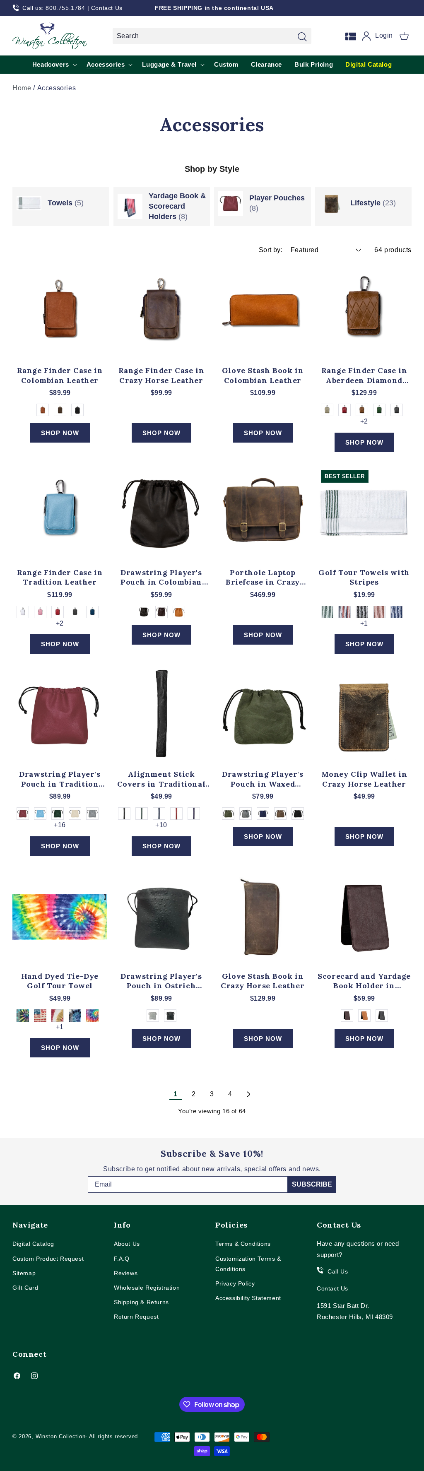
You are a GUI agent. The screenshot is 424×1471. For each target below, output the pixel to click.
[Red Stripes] (379, 612)
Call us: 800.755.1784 (53, 8)
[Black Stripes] (362, 612)
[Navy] (396, 410)
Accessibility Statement (248, 1298)
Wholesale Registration (147, 1287)
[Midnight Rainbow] (23, 1015)
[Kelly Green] (141, 813)
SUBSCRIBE (312, 1184)
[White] (23, 612)
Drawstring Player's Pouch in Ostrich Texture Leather (161, 981)
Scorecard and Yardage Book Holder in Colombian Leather (364, 981)
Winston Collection (61, 1436)
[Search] (302, 37)
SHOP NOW (60, 432)
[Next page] (248, 1094)
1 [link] (175, 1094)
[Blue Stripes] (396, 612)
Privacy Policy (235, 1283)
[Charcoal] (245, 813)
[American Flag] (40, 1015)
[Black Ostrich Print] (170, 1015)
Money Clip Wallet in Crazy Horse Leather (364, 778)
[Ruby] (344, 410)
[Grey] (92, 813)
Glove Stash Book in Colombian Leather (263, 375)
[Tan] (42, 410)
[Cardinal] (23, 813)
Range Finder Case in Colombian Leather (60, 375)
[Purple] (194, 813)
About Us (127, 1243)
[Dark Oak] (280, 813)
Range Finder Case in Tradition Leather (60, 577)
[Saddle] (362, 410)
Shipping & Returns (141, 1302)
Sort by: (270, 249)
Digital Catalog (33, 1243)
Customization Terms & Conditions (248, 1263)
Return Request (136, 1316)
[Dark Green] (57, 813)
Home (21, 87)
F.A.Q (122, 1258)
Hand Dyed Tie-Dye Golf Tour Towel (60, 980)
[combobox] (212, 36)
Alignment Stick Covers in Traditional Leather (161, 779)
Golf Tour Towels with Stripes (364, 577)
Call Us (338, 1271)
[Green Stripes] (327, 612)
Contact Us (107, 8)
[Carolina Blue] (40, 813)
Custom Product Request (48, 1258)
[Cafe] (60, 410)
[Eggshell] (75, 813)
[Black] (77, 410)
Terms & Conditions (243, 1243)
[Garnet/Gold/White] (57, 1015)
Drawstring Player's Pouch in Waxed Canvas (262, 779)
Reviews (125, 1273)
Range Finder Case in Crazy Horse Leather (161, 375)
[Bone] (327, 410)
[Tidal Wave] (75, 1015)
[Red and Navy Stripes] (344, 612)
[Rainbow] (92, 1015)
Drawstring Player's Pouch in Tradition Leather (59, 779)
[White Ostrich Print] (153, 1015)
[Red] (57, 612)
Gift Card (25, 1287)
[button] (404, 36)
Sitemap (24, 1273)
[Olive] (228, 813)
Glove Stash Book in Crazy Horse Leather (262, 980)
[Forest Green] (379, 410)
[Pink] (40, 612)
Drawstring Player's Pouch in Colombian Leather (161, 577)
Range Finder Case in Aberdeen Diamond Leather (364, 375)
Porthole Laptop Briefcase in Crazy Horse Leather (263, 577)
